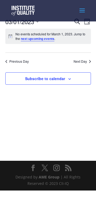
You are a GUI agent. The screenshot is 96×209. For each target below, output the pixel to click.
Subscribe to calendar (45, 78)
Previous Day (19, 61)
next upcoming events (37, 38)
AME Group (49, 177)
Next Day (80, 61)
